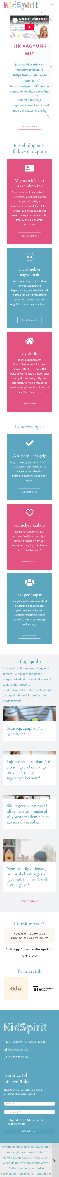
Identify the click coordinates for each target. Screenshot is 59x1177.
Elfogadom (44, 1174)
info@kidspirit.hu (18, 1049)
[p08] (43, 988)
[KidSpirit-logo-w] (25, 1024)
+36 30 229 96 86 (18, 1057)
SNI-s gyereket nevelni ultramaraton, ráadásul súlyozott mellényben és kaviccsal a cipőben (28, 814)
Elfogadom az (25, 1122)
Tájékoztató (25, 1174)
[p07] (16, 988)
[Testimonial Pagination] (23, 956)
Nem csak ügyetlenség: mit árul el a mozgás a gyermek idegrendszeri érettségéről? (27, 877)
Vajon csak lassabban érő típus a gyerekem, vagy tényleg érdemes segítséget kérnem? (28, 770)
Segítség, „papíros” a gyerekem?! (25, 730)
